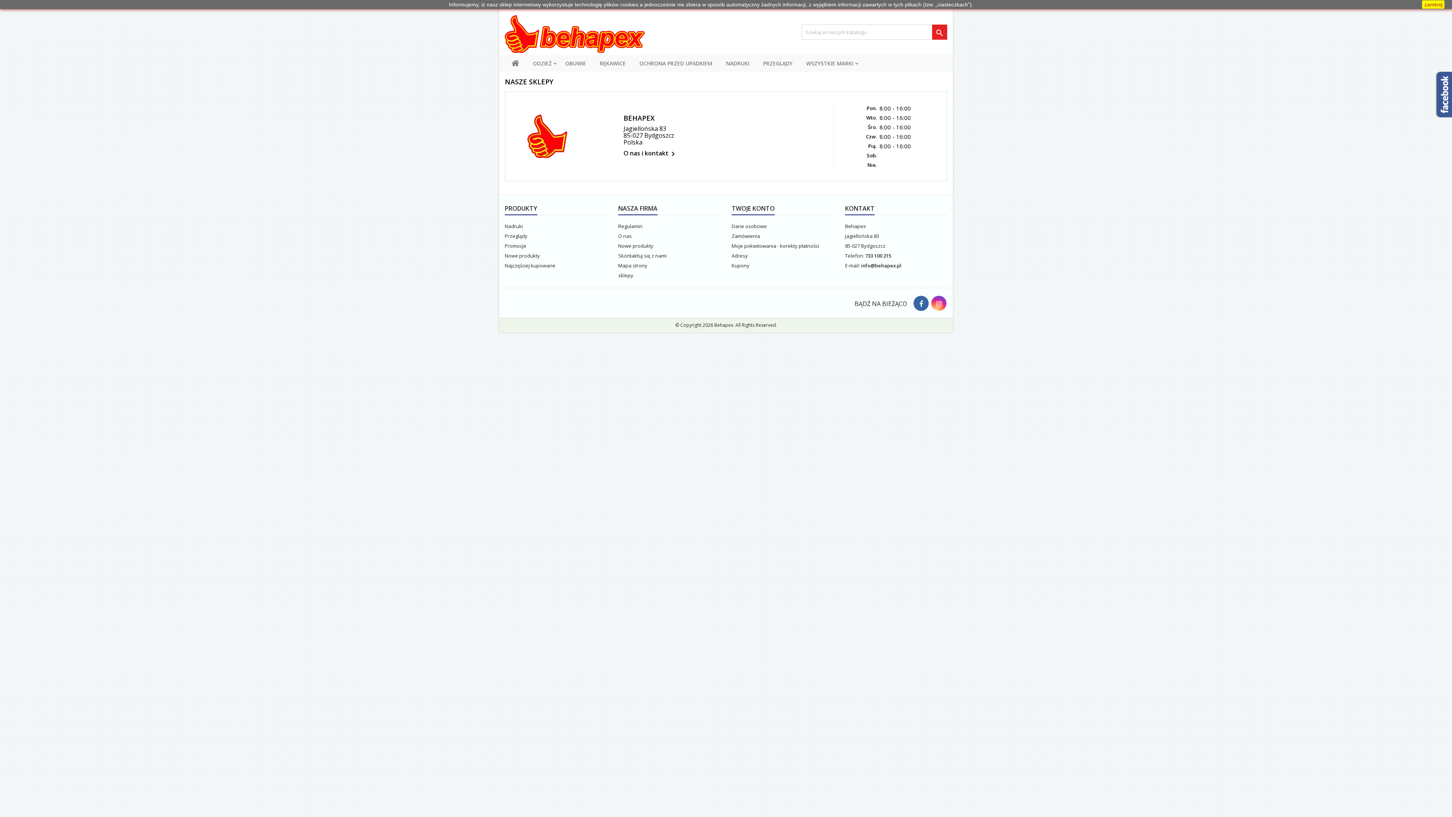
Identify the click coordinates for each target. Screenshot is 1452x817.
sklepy (625, 275)
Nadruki (737, 63)
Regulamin (630, 226)
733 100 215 (878, 255)
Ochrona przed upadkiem (675, 63)
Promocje (515, 245)
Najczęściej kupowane (530, 265)
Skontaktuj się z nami (642, 255)
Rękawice (613, 63)
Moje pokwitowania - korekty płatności (775, 245)
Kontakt (860, 208)
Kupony (740, 265)
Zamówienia (746, 236)
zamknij (1433, 5)
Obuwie (575, 63)
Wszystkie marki (829, 63)
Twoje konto (753, 208)
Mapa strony (632, 265)
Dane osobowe (749, 226)
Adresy (740, 255)
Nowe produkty (522, 255)
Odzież (542, 63)
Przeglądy (778, 63)
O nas (625, 236)
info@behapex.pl (881, 265)
